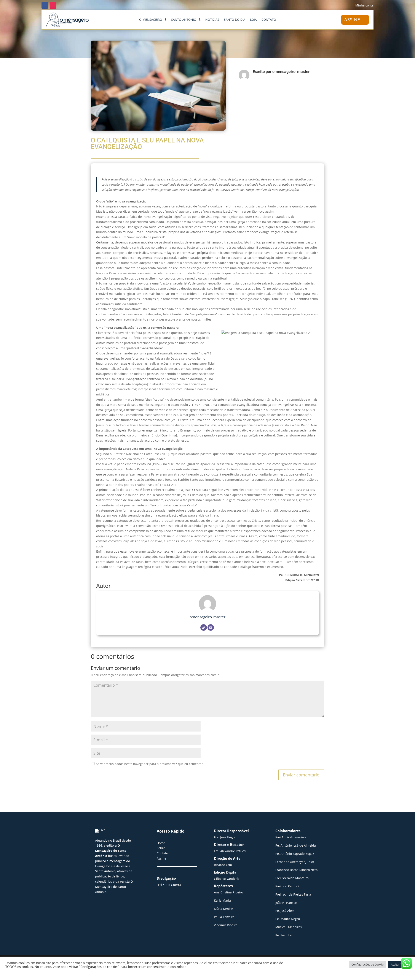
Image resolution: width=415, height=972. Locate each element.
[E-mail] (211, 627)
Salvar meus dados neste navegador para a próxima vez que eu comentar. (150, 764)
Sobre (161, 848)
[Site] (203, 627)
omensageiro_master (207, 616)
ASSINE (352, 19)
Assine (161, 858)
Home (161, 843)
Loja (253, 20)
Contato (269, 20)
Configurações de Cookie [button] (367, 964)
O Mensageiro (150, 20)
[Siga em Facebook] (45, 5)
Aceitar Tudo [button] (399, 964)
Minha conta (364, 5)
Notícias (212, 20)
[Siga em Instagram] (53, 5)
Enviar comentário (301, 775)
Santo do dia (234, 20)
